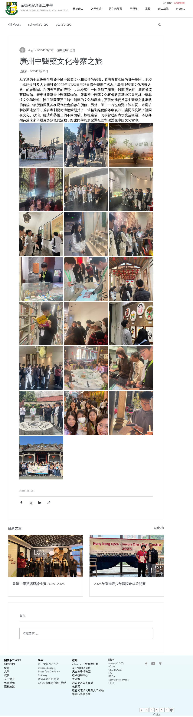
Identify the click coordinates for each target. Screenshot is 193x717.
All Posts (14, 24)
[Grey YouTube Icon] (153, 663)
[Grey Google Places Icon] (160, 663)
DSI (110, 673)
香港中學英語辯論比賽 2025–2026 (39, 583)
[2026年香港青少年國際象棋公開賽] (127, 556)
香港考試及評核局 (48, 679)
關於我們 (9, 664)
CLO (111, 683)
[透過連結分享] (49, 502)
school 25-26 (38, 24)
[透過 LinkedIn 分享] (39, 502)
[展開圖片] (41, 145)
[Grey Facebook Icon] (146, 663)
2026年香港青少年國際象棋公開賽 (120, 583)
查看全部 (159, 528)
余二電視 (43, 664)
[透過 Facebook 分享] (21, 502)
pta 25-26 (63, 24)
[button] (115, 9)
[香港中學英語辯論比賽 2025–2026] (45, 556)
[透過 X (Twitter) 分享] (30, 502)
